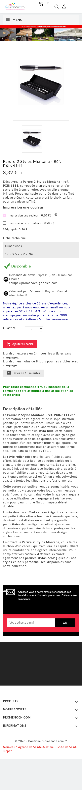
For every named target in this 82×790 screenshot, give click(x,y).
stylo (64, 464)
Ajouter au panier (20, 344)
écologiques (56, 558)
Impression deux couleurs (31, 223)
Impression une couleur (29, 215)
